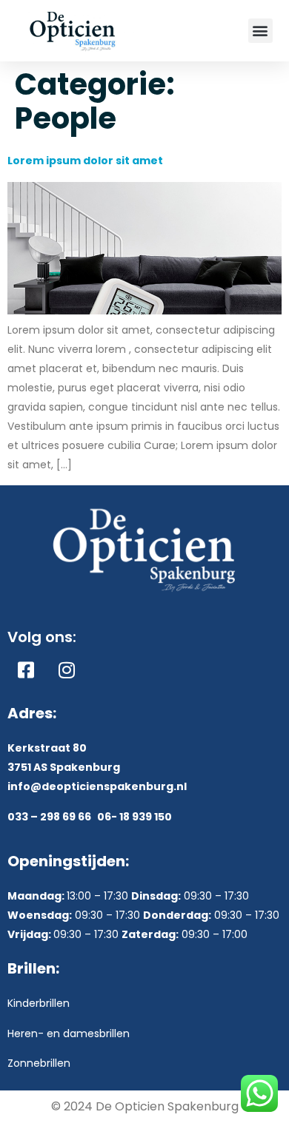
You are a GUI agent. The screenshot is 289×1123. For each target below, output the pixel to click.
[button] (260, 30)
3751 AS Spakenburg (63, 767)
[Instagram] (66, 669)
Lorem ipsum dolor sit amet (85, 160)
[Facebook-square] (25, 669)
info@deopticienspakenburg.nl (97, 786)
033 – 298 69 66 (49, 816)
